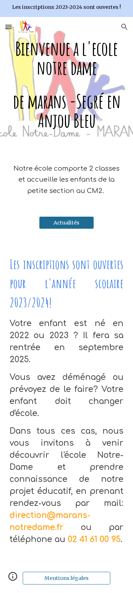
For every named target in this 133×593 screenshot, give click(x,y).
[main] (67, 84)
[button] (8, 26)
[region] (66, 8)
